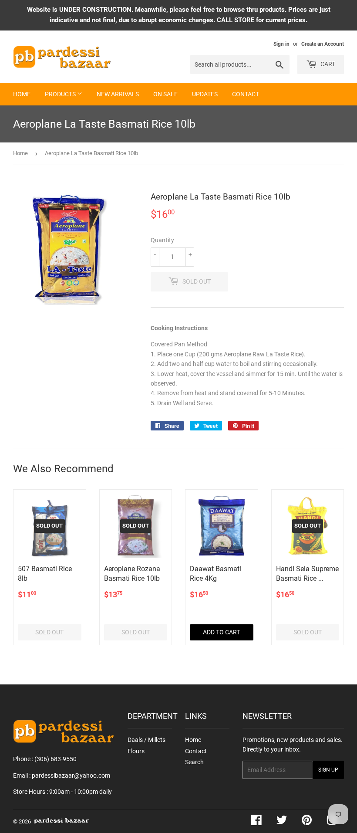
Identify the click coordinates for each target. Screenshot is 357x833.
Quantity (162, 240)
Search (194, 762)
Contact (245, 94)
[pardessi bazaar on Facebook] (256, 822)
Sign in (281, 44)
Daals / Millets (146, 739)
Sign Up (328, 770)
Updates (205, 94)
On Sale (165, 94)
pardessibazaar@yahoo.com (71, 775)
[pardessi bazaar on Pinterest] (306, 822)
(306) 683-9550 (55, 758)
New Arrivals (118, 94)
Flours (136, 751)
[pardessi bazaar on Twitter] (281, 822)
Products (61, 94)
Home (21, 94)
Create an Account (322, 44)
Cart (327, 64)
